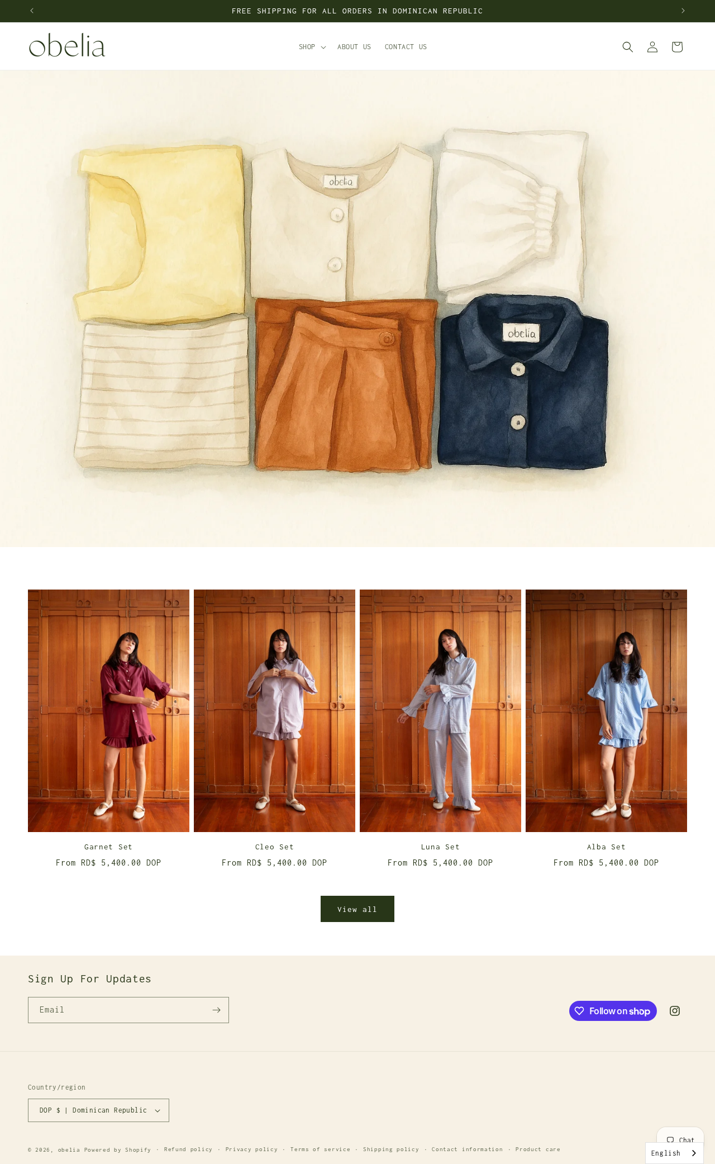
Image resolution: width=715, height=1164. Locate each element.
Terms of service (320, 1149)
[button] (311, 47)
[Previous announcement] (32, 10)
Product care (538, 1149)
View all (357, 909)
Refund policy (188, 1149)
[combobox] (674, 1153)
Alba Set (606, 846)
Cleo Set (274, 846)
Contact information (467, 1149)
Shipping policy (391, 1149)
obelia (69, 1150)
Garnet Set (108, 846)
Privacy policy (252, 1149)
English (666, 1153)
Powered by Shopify (118, 1150)
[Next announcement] (683, 10)
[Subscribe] (216, 1010)
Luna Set (440, 846)
